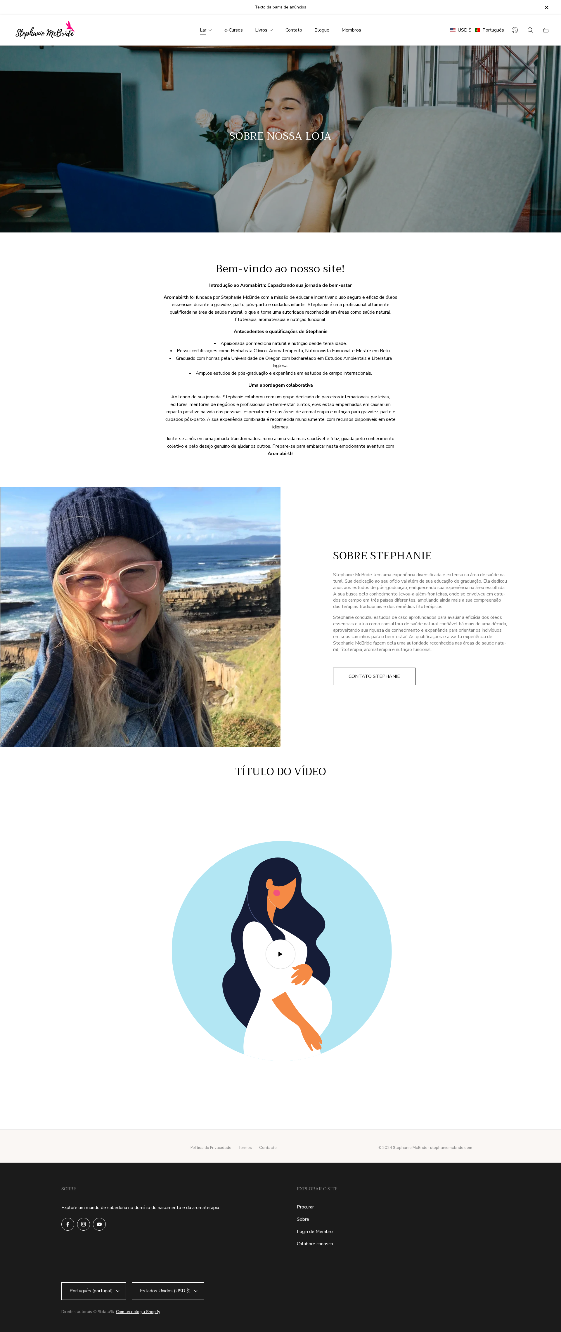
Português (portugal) (91, 1291)
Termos (245, 1147)
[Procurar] (530, 30)
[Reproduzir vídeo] (280, 954)
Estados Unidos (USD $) (165, 1291)
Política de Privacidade (211, 1147)
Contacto (268, 1147)
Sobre (303, 1219)
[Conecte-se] (514, 30)
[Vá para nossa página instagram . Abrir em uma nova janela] (83, 1224)
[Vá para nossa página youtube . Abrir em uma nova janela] (99, 1224)
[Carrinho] (545, 30)
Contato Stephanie (374, 676)
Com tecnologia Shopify (138, 1311)
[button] (477, 30)
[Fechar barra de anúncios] (546, 7)
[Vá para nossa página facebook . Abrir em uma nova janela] (67, 1224)
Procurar (305, 1207)
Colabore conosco (315, 1244)
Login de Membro (315, 1231)
